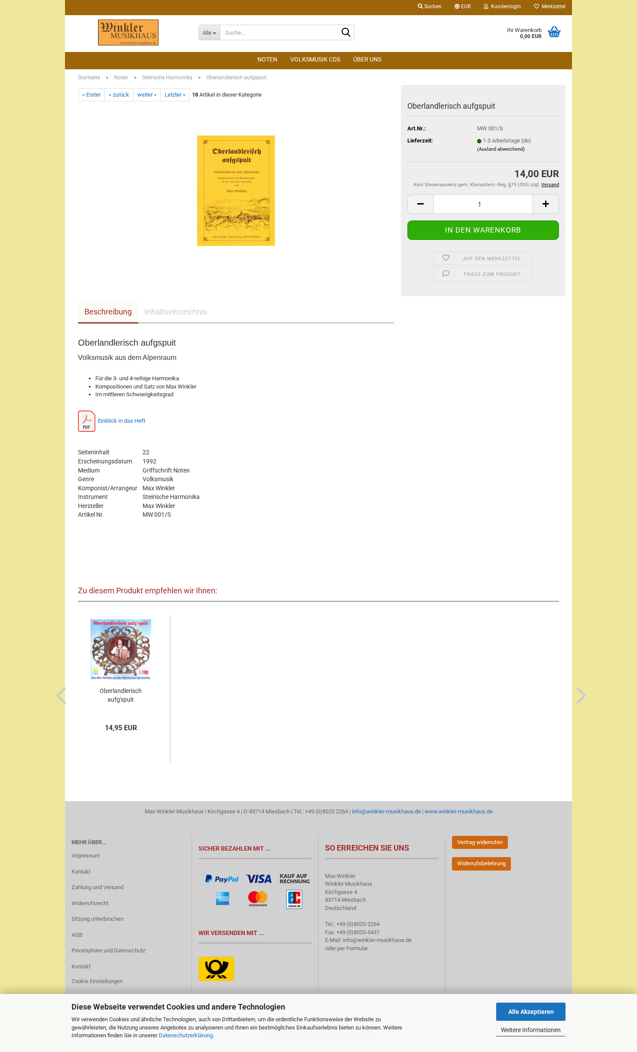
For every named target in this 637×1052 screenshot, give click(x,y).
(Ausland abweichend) (501, 149)
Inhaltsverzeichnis (176, 311)
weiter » (146, 94)
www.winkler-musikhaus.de (459, 811)
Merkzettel (552, 6)
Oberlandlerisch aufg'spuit (121, 695)
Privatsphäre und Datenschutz (108, 950)
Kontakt (81, 871)
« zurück (119, 94)
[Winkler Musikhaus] (128, 32)
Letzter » (175, 94)
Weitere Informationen (531, 1029)
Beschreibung (108, 311)
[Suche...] (346, 33)
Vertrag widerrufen (480, 842)
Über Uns (367, 59)
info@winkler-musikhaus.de (386, 811)
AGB (77, 935)
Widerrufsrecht (90, 903)
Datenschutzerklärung (186, 1035)
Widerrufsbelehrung (481, 863)
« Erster (91, 94)
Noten (267, 59)
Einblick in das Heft (122, 421)
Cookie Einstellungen (97, 981)
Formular (357, 948)
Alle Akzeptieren (531, 1011)
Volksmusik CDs (315, 59)
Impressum (86, 855)
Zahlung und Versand (98, 887)
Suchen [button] (432, 6)
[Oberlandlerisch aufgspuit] (236, 188)
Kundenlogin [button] (504, 6)
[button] (462, 7)
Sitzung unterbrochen (98, 919)
